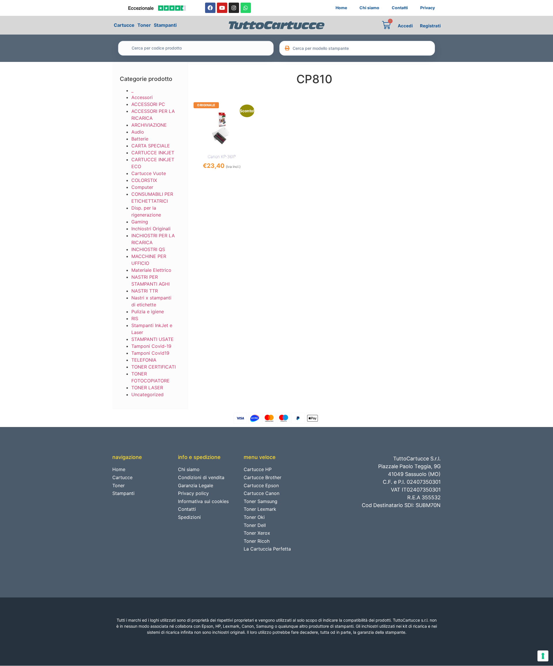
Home (341, 7)
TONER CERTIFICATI (153, 367)
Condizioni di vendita (201, 477)
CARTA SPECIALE (150, 146)
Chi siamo (369, 7)
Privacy (427, 7)
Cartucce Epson (261, 485)
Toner (144, 25)
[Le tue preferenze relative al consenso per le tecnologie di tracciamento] (542, 655)
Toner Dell (255, 525)
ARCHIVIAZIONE (149, 125)
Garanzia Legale (195, 485)
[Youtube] (222, 8)
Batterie (139, 139)
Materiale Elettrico (151, 270)
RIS (134, 318)
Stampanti (165, 25)
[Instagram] (234, 8)
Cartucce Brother (262, 477)
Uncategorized (147, 394)
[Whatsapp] (245, 8)
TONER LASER (147, 387)
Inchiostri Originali (151, 229)
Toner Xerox (257, 533)
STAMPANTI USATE (152, 339)
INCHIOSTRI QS (148, 249)
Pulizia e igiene (147, 311)
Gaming (139, 222)
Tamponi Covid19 (150, 353)
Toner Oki (254, 517)
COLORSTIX (144, 180)
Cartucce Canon (261, 493)
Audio (137, 132)
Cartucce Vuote (148, 173)
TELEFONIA (143, 360)
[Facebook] (210, 8)
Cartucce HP (258, 469)
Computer (142, 187)
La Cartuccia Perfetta (267, 549)
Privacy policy (193, 493)
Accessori (142, 97)
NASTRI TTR (144, 291)
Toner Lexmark (260, 509)
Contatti (400, 7)
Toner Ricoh (257, 541)
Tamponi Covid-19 (151, 346)
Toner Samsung (260, 501)
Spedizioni (189, 517)
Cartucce (124, 25)
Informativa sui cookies (203, 501)
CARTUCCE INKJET (152, 152)
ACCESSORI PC (148, 104)
